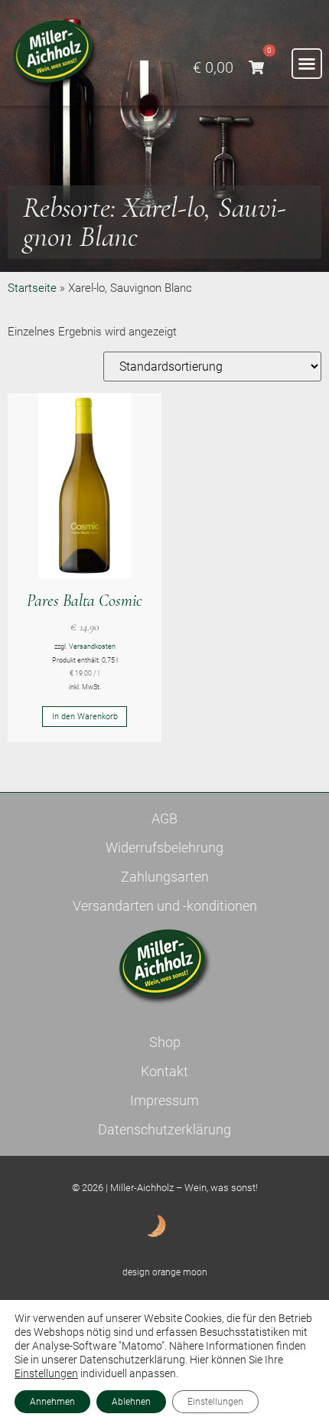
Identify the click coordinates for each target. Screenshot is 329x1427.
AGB (164, 818)
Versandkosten (92, 646)
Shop (165, 1042)
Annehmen (52, 1401)
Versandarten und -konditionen (165, 906)
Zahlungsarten (165, 877)
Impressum (164, 1100)
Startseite (32, 288)
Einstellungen (46, 1373)
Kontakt (164, 1071)
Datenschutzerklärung (164, 1129)
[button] (307, 63)
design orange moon (164, 1272)
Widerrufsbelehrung (164, 848)
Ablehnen (131, 1401)
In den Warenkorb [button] (85, 717)
